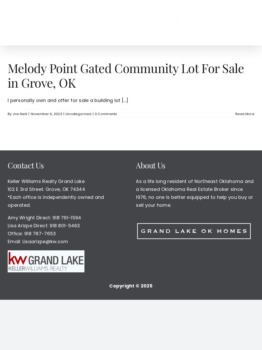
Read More (244, 113)
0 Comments (106, 113)
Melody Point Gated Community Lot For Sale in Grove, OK (126, 75)
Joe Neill (20, 113)
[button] (230, 22)
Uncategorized (79, 113)
